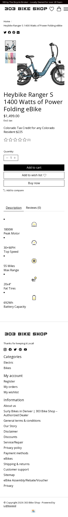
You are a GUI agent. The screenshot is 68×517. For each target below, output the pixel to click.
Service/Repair (13, 442)
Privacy (8, 486)
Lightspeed (10, 505)
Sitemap (9, 475)
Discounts (10, 437)
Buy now (34, 183)
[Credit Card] (33, 511)
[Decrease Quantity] (7, 158)
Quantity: (9, 151)
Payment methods (16, 453)
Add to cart (34, 167)
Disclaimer (11, 431)
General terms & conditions (22, 421)
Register (9, 381)
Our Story (10, 426)
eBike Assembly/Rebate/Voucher (26, 480)
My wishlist (11, 392)
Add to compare (15, 190)
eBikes (8, 459)
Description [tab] (14, 208)
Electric (8, 363)
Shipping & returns (17, 464)
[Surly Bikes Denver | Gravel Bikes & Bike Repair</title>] (26, 9)
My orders (11, 387)
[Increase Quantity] (14, 158)
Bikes (7, 368)
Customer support (16, 469)
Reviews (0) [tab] (33, 208)
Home (7, 21)
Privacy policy (13, 448)
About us (10, 406)
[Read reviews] (15, 140)
